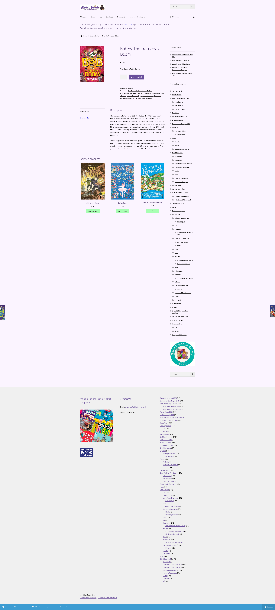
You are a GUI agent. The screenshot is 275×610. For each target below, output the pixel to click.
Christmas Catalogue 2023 (183, 164)
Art (176, 225)
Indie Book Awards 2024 (182, 196)
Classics (177, 142)
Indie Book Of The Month (183, 200)
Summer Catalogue (181, 182)
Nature (179, 289)
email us (129, 24)
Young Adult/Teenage (179, 335)
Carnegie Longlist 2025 (179, 116)
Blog (100, 17)
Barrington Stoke (180, 131)
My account (121, 17)
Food (176, 253)
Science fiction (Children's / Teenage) (139, 98)
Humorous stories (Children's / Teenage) (137, 93)
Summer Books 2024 (181, 178)
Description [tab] (84, 111)
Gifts (176, 174)
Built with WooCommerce (107, 598)
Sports (177, 296)
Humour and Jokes (178, 189)
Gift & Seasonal (177, 153)
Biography (178, 229)
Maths (179, 246)
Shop (93, 17)
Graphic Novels (177, 185)
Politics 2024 (179, 271)
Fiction (149, 91)
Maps (174, 207)
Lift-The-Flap (179, 106)
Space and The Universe (183, 293)
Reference (178, 275)
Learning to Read (183, 242)
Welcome (83, 17)
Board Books (179, 102)
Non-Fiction (176, 214)
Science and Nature (181, 285)
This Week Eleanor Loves (180, 317)
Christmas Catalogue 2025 (181, 124)
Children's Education (182, 238)
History (177, 256)
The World (178, 300)
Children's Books (93, 36)
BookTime (131, 91)
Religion (177, 282)
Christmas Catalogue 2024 (183, 167)
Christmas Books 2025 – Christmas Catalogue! (180, 69)
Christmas (178, 160)
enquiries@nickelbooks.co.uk (135, 407)
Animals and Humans (182, 218)
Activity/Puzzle (177, 91)
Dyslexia (175, 127)
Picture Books (176, 304)
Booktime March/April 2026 (181, 64)
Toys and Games (177, 320)
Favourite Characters (182, 149)
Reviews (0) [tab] (84, 118)
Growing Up (181, 222)
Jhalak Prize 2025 (178, 204)
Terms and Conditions (137, 17)
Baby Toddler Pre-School (180, 98)
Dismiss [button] (270, 607)
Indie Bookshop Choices (180, 193)
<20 (176, 328)
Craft (176, 249)
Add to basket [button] (92, 211)
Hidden (177, 331)
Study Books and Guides (185, 278)
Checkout (109, 17)
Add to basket (136, 77)
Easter (177, 171)
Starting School (180, 109)
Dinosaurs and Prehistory (185, 260)
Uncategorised (177, 324)
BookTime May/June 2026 (180, 60)
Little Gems (181, 135)
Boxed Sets (178, 156)
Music (177, 267)
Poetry (174, 307)
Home (85, 36)
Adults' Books (176, 95)
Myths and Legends (178, 211)
